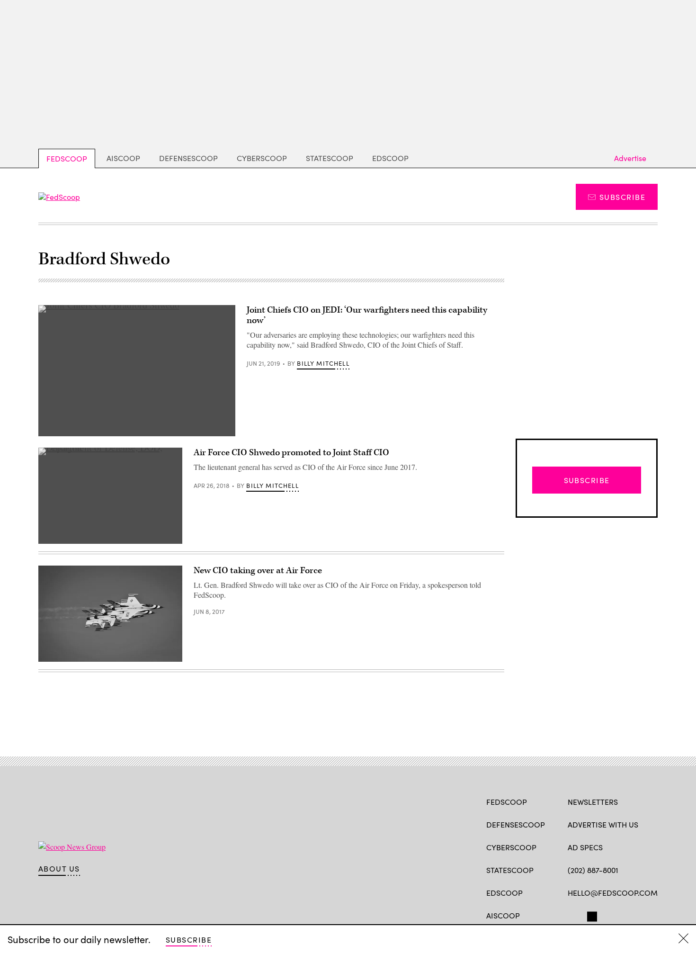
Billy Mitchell (323, 363)
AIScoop (123, 158)
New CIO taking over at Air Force (258, 570)
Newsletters (593, 802)
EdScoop (390, 158)
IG (624, 914)
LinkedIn (609, 914)
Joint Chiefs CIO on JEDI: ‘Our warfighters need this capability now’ (367, 315)
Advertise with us (603, 824)
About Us (59, 868)
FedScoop (66, 158)
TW (590, 914)
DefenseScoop (188, 158)
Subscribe (622, 197)
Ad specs (585, 847)
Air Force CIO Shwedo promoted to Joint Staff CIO (291, 453)
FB (572, 914)
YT (642, 914)
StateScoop (329, 158)
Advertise (630, 157)
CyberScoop (262, 158)
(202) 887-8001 (593, 870)
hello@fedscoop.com (613, 893)
